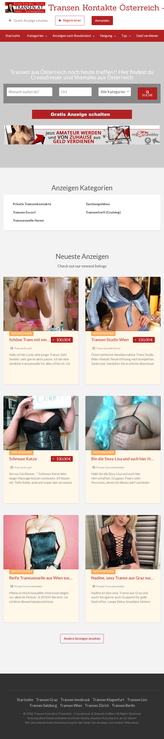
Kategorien (35, 36)
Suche (147, 95)
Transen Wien (71, 705)
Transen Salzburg (43, 705)
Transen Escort (23, 348)
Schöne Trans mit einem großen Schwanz (46, 339)
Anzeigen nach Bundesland (72, 36)
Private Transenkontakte (110, 467)
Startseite (13, 36)
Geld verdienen (147, 36)
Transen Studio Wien (110, 339)
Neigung (106, 36)
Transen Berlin (123, 705)
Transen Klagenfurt (108, 699)
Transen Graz (47, 699)
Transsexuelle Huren (108, 348)
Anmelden (102, 20)
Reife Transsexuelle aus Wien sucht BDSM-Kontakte (57, 577)
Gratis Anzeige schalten (30, 20)
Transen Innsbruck (75, 699)
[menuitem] (28, 20)
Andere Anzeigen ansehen (82, 638)
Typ (124, 36)
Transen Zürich (97, 705)
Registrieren (72, 20)
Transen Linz (137, 699)
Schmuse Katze (23, 458)
